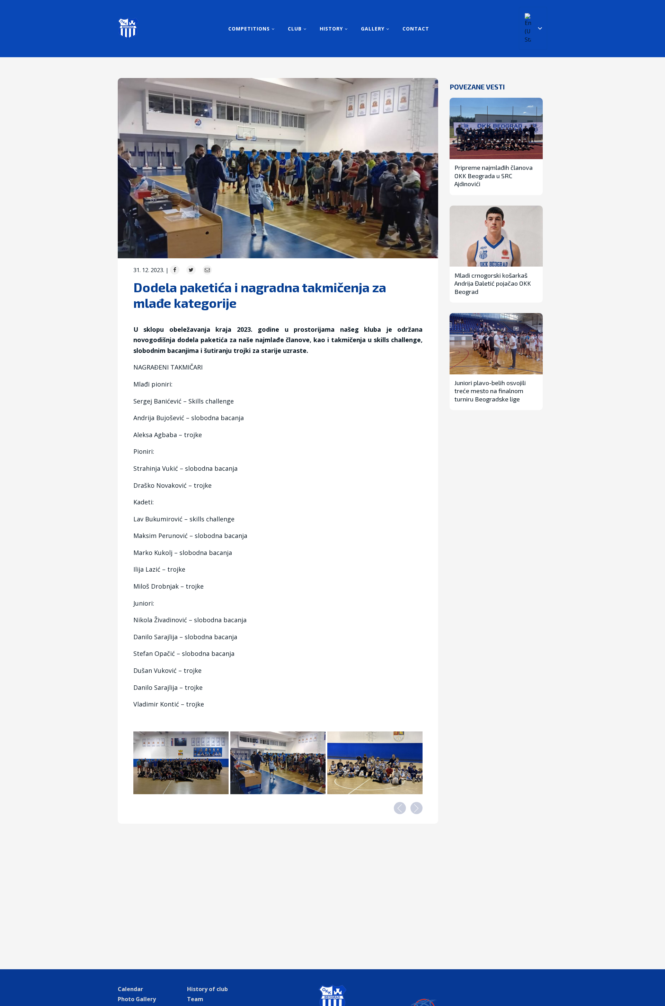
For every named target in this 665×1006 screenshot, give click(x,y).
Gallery (372, 28)
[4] (375, 792)
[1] (278, 792)
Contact (415, 28)
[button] (400, 808)
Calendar (130, 989)
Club (295, 28)
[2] (181, 792)
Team (195, 999)
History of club (207, 989)
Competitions (249, 28)
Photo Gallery (137, 999)
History (331, 28)
